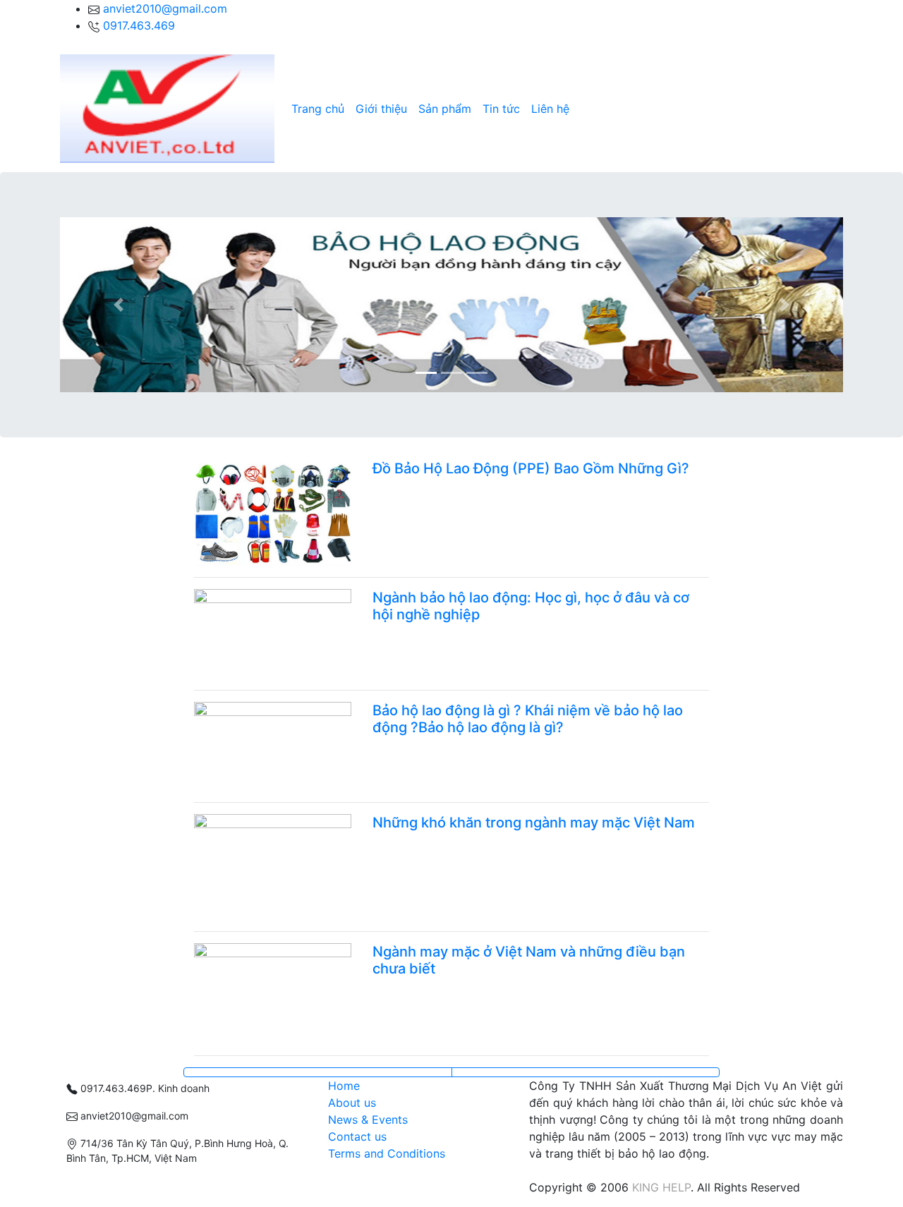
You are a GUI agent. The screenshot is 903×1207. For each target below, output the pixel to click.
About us (352, 1103)
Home (344, 1086)
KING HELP (661, 1187)
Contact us (357, 1136)
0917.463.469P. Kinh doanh (144, 1088)
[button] (119, 304)
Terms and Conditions (386, 1153)
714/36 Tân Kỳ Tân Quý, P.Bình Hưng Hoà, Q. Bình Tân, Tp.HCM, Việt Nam (177, 1150)
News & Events (368, 1119)
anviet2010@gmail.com (165, 8)
